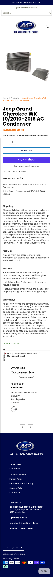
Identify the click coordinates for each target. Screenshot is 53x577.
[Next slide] (30, 427)
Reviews (4, 356)
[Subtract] (6, 142)
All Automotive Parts (11, 554)
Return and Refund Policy (21, 483)
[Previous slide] (22, 427)
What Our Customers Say (22, 370)
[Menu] (4, 27)
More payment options (26, 166)
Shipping (21, 135)
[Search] (50, 12)
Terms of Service (18, 474)
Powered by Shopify (11, 558)
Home (5, 98)
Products (15, 98)
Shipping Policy (17, 488)
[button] (48, 27)
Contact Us (15, 492)
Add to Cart (26, 150)
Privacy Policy (16, 479)
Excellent (17, 387)
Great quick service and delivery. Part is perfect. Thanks (24, 397)
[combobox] (25, 12)
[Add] (19, 142)
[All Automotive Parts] (25, 27)
